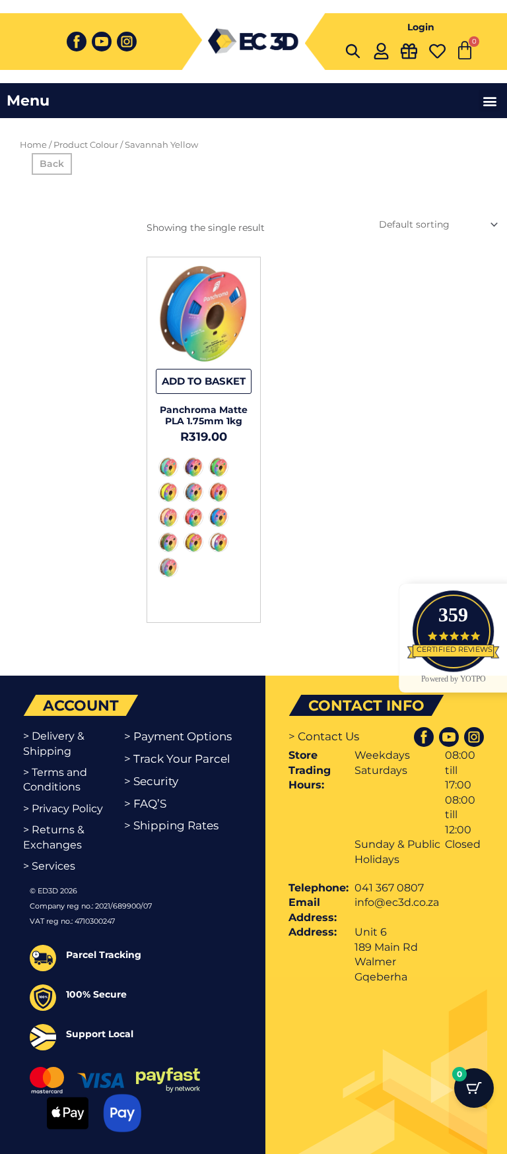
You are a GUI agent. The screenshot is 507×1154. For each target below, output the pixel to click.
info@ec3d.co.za (397, 902)
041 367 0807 (389, 888)
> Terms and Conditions (55, 779)
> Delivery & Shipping (53, 743)
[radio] (168, 467)
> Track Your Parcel (177, 758)
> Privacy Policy (63, 808)
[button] (489, 101)
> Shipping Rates (171, 825)
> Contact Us (323, 736)
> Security (151, 781)
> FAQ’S (145, 803)
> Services (49, 866)
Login (420, 27)
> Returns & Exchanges (53, 836)
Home (33, 145)
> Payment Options (178, 736)
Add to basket (204, 381)
